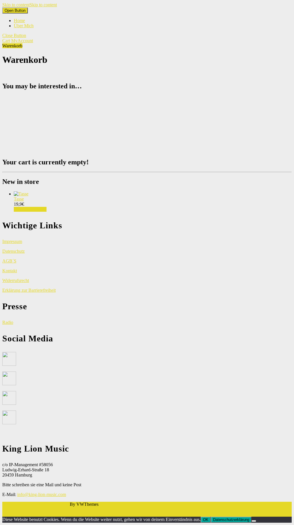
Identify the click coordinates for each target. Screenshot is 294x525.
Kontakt (9, 270)
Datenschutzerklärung (231, 520)
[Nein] (254, 521)
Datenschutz (13, 251)
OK (205, 520)
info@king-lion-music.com (41, 494)
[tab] (15, 10)
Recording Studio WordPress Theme (35, 504)
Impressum (12, 241)
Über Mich (24, 25)
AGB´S (9, 260)
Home (19, 20)
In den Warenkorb (30, 209)
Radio (7, 322)
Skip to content (29, 4)
